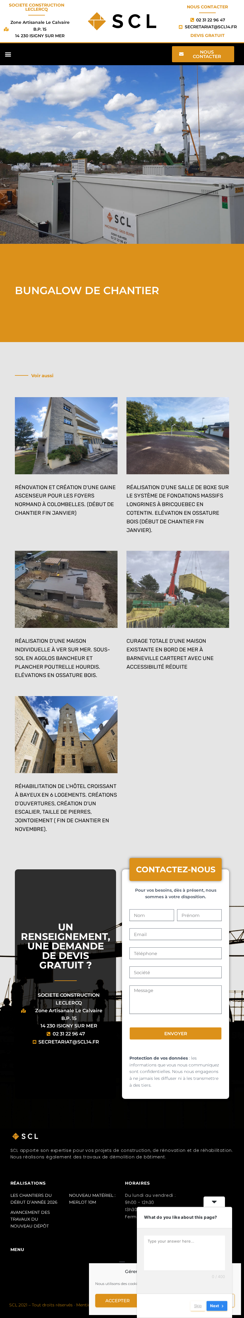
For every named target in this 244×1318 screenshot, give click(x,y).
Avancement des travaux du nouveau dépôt (30, 1219)
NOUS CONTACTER (207, 7)
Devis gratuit (207, 35)
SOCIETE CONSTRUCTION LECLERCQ (36, 7)
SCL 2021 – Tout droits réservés (41, 1305)
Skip (198, 1305)
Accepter (117, 1300)
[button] (8, 54)
